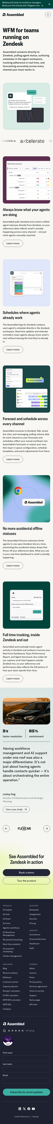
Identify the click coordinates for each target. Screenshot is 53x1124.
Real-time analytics (11, 944)
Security (33, 919)
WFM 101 (7, 1004)
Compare (7, 1009)
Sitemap (35, 1117)
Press (31, 977)
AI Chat (6, 914)
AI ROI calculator (10, 995)
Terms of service (36, 991)
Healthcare (34, 943)
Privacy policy (35, 982)
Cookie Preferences (21, 1117)
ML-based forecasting (12, 939)
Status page (34, 1000)
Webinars (7, 977)
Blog (5, 968)
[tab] (24, 828)
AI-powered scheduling (8, 950)
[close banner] (49, 4)
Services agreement (38, 986)
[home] (13, 15)
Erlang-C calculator (11, 991)
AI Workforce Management (9, 933)
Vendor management (12, 956)
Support (32, 995)
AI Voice (6, 923)
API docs (33, 1004)
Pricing (32, 923)
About (32, 968)
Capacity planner (10, 986)
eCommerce (34, 934)
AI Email (6, 919)
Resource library (10, 973)
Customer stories (10, 982)
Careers (32, 973)
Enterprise (34, 910)
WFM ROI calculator (12, 1000)
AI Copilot (7, 910)
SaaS (31, 948)
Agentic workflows (11, 928)
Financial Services (37, 939)
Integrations (35, 914)
